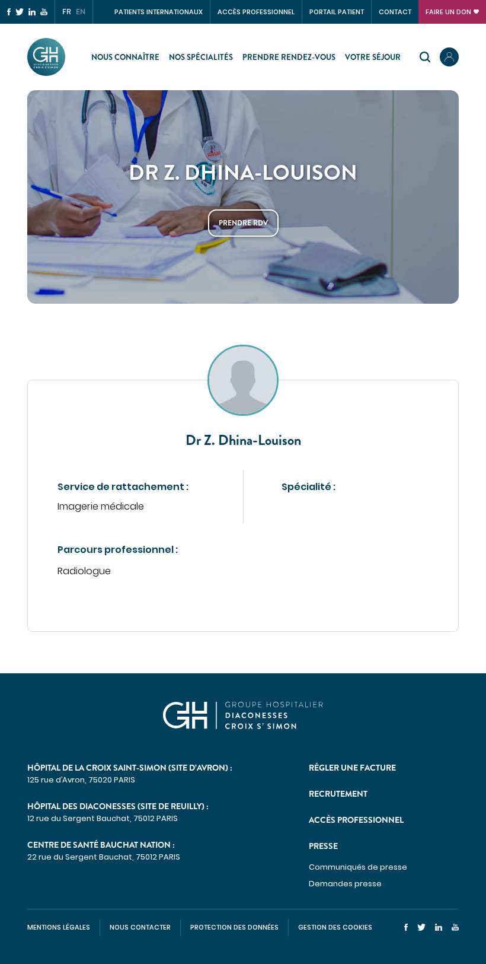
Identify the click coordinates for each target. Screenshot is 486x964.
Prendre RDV (243, 223)
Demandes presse (345, 883)
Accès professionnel (256, 12)
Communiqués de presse (358, 867)
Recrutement (338, 794)
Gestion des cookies (335, 927)
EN (80, 12)
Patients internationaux (158, 12)
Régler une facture (352, 768)
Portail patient (336, 12)
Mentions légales (58, 927)
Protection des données (234, 927)
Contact (395, 12)
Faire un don (448, 12)
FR (66, 12)
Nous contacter (140, 927)
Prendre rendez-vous (288, 57)
